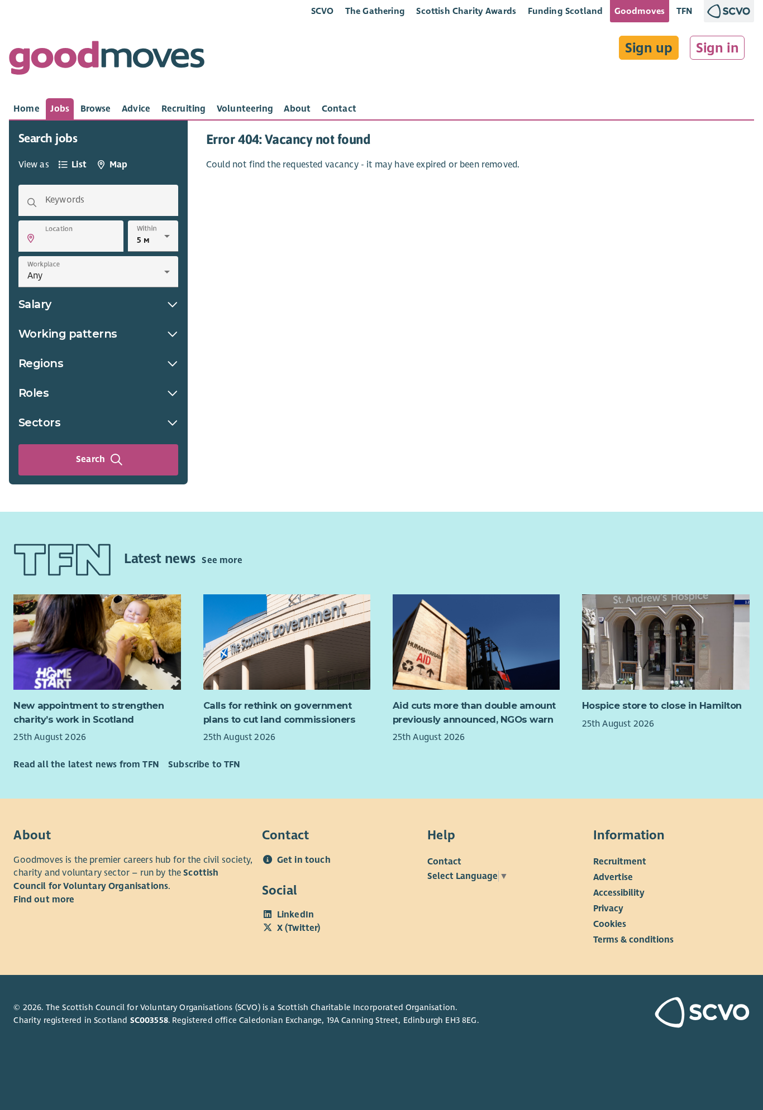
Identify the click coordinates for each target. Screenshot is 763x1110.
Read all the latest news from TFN (86, 764)
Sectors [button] (39, 422)
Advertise (613, 876)
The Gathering (375, 11)
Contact (444, 861)
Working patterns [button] (67, 333)
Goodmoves (639, 11)
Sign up (649, 48)
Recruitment (619, 861)
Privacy (608, 908)
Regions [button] (41, 363)
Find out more (43, 899)
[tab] (26, 108)
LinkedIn (295, 914)
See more (222, 560)
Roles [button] (33, 393)
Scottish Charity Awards (466, 11)
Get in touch (304, 860)
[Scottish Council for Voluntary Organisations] (692, 1014)
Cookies (609, 923)
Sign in (717, 48)
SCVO (322, 11)
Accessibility (619, 892)
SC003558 (149, 1020)
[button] (30, 238)
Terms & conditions (633, 939)
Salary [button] (34, 304)
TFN (684, 11)
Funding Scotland (565, 11)
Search (90, 459)
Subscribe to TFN (204, 764)
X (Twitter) (299, 928)
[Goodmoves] (106, 60)
